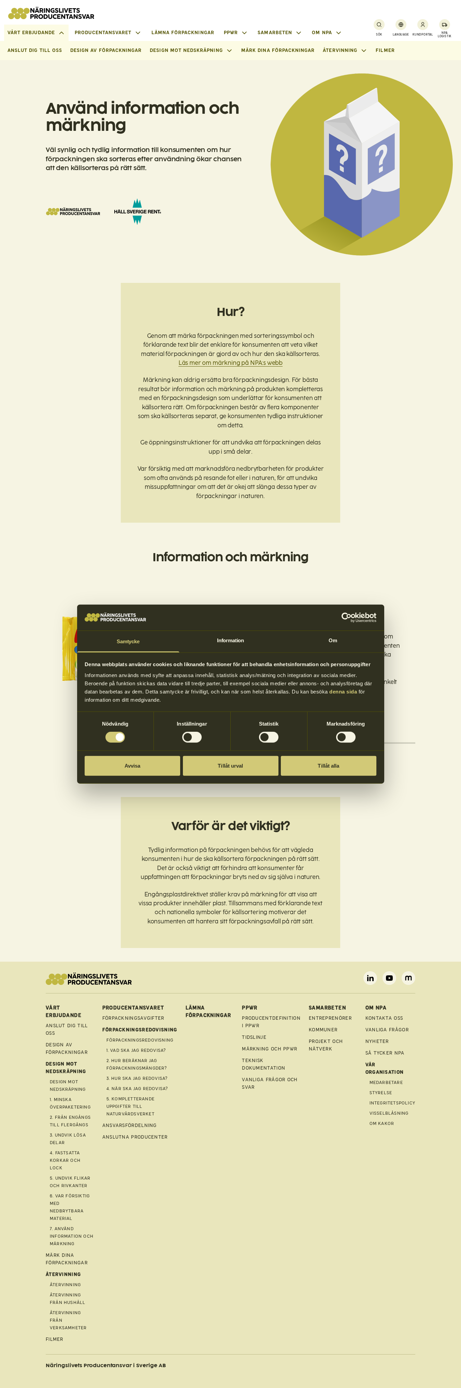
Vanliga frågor (387, 1030)
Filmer (385, 50)
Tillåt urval (230, 765)
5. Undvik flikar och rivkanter (70, 1182)
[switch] (192, 737)
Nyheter (377, 1041)
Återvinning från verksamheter (68, 1320)
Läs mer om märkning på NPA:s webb (230, 363)
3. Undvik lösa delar (68, 1139)
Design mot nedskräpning (68, 1085)
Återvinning (65, 1285)
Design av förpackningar (106, 50)
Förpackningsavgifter (133, 1018)
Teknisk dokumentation (263, 1064)
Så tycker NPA (385, 1053)
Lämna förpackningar (183, 32)
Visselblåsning (389, 1113)
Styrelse (381, 1093)
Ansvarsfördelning (129, 1125)
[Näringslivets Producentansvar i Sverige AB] (51, 13)
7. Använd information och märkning (71, 1236)
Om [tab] (333, 640)
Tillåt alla (328, 765)
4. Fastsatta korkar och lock (65, 1160)
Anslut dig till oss (35, 50)
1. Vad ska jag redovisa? (136, 1050)
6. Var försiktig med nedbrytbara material (70, 1207)
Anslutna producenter (135, 1137)
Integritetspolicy (392, 1103)
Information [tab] (230, 640)
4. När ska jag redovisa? (137, 1089)
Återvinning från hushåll (67, 1299)
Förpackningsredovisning (140, 1040)
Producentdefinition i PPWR (271, 1022)
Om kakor (382, 1124)
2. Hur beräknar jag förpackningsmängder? (136, 1064)
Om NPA (322, 32)
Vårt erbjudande (31, 32)
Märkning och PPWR (269, 1049)
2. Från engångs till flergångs (70, 1121)
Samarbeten (275, 32)
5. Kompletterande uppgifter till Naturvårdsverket (130, 1106)
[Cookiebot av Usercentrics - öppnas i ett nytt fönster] (346, 618)
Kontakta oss (384, 1018)
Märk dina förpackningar (278, 50)
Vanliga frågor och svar (270, 1083)
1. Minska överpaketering (70, 1103)
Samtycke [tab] (128, 641)
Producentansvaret (103, 32)
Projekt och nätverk (326, 1045)
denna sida (343, 692)
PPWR (231, 32)
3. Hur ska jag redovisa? (137, 1078)
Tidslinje (254, 1037)
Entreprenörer (330, 1018)
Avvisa (133, 765)
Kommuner (323, 1030)
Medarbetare (386, 1083)
